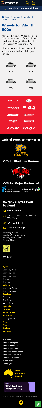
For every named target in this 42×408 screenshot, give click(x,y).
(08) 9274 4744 (15, 223)
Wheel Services (9, 303)
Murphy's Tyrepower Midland (23, 8)
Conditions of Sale (31, 397)
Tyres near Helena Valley (13, 351)
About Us (7, 315)
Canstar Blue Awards (11, 357)
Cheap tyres (7, 363)
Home (6, 17)
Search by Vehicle (10, 270)
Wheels (6, 285)
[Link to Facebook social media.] (21, 402)
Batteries (6, 297)
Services (7, 294)
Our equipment (9, 319)
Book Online (9, 312)
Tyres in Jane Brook (10, 348)
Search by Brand (9, 276)
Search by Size (9, 273)
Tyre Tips (6, 282)
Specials (7, 306)
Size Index (7, 339)
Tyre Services (8, 300)
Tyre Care (7, 279)
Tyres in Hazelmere (10, 345)
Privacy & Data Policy (17, 397)
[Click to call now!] (27, 3)
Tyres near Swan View (12, 354)
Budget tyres (8, 360)
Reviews (7, 331)
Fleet (5, 322)
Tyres (5, 266)
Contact (6, 309)
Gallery (6, 328)
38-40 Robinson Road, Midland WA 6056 (21, 216)
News (6, 325)
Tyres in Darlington (10, 342)
